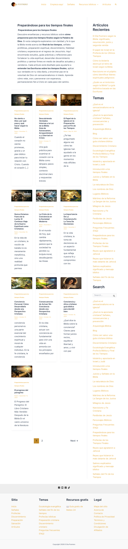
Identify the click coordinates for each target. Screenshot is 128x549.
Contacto (98, 513)
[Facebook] (59, 488)
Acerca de (99, 510)
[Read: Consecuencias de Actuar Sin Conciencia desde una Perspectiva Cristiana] (46, 283)
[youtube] (62, 488)
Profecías (15, 513)
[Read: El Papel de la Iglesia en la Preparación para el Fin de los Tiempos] (71, 99)
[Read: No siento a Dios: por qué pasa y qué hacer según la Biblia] (21, 99)
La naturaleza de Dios (103, 184)
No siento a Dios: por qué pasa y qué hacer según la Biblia (21, 123)
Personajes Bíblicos (102, 223)
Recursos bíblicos (87, 4)
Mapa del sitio (100, 506)
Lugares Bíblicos (101, 194)
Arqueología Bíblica (102, 129)
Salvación (16, 523)
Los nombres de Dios (103, 189)
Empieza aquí (56, 4)
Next (74, 440)
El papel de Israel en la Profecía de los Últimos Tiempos (104, 53)
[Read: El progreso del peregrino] (21, 371)
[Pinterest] (66, 488)
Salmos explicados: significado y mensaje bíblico (103, 269)
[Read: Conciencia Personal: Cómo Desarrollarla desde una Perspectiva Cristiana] (21, 283)
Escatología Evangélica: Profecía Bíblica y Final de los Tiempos (104, 153)
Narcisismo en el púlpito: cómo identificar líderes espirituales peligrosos (104, 74)
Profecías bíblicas (47, 516)
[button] (97, 4)
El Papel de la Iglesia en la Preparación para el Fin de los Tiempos (70, 123)
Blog (95, 133)
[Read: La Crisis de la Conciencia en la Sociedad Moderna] (46, 195)
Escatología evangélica (50, 506)
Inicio (43, 4)
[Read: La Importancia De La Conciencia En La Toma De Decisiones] (71, 195)
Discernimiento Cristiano (104, 146)
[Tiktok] (69, 488)
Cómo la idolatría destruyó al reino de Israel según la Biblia (102, 63)
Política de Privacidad (104, 516)
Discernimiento (18, 516)
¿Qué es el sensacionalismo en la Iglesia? (103, 107)
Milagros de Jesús (101, 206)
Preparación (17, 520)
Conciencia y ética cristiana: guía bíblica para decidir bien (70, 307)
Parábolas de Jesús (102, 218)
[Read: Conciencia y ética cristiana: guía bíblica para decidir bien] (71, 283)
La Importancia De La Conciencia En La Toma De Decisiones (70, 219)
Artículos (106, 4)
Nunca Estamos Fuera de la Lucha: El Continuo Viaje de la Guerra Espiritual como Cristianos (21, 221)
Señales (71, 4)
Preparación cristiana (49, 520)
